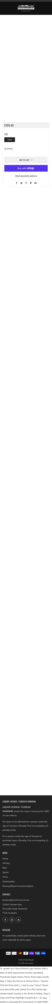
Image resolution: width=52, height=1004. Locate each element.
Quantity (8, 148)
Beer (4, 867)
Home (5, 858)
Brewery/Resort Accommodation (17, 886)
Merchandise (8, 881)
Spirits (5, 872)
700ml (9, 139)
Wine (5, 877)
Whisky (6, 863)
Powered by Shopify (26, 960)
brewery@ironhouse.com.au (15, 900)
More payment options (26, 175)
